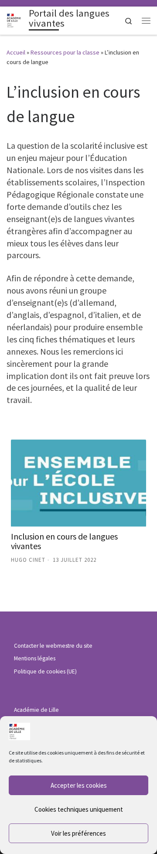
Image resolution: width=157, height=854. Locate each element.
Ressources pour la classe (65, 52)
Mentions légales (34, 658)
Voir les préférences (78, 833)
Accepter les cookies (79, 785)
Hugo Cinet (28, 560)
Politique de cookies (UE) (45, 671)
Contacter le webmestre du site (53, 645)
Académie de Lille (36, 710)
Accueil (16, 52)
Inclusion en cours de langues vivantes (64, 541)
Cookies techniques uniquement (78, 809)
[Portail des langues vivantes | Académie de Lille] (16, 20)
